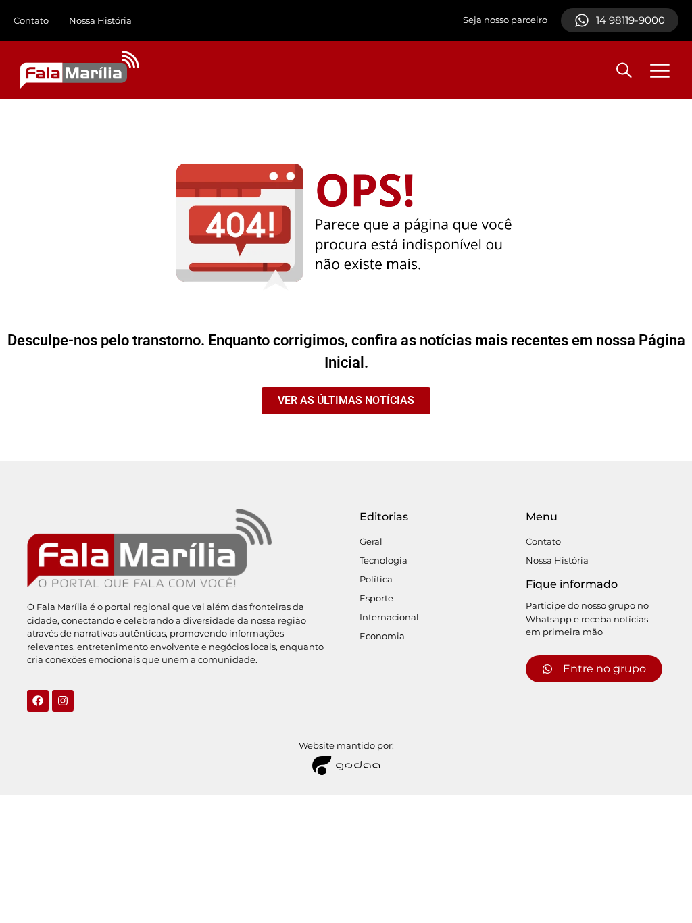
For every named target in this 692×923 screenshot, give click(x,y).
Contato (31, 20)
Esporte (376, 598)
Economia (382, 635)
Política (376, 579)
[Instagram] (63, 701)
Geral (371, 541)
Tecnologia (383, 560)
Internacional (389, 617)
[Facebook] (38, 701)
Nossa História (100, 20)
